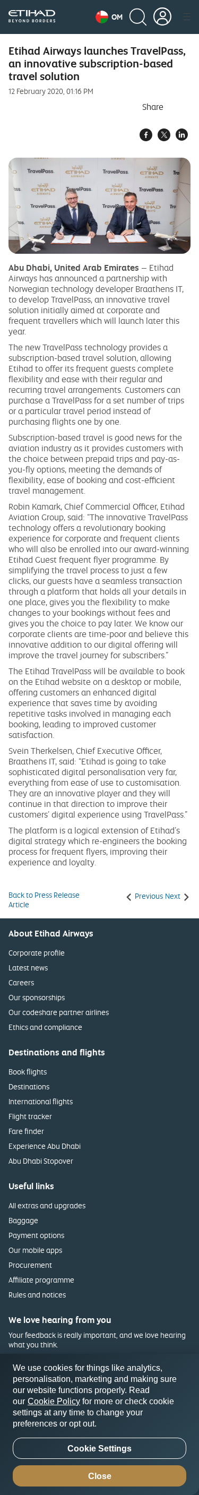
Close (99, 1476)
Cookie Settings (99, 1448)
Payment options (36, 1235)
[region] (99, 1424)
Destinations (28, 1086)
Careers (21, 982)
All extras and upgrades (46, 1205)
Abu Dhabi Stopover (40, 1161)
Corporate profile (36, 953)
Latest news (28, 968)
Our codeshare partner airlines (58, 1012)
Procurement (30, 1265)
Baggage (23, 1220)
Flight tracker (30, 1116)
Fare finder (26, 1131)
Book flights (27, 1072)
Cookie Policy (54, 1401)
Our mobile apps (35, 1250)
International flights (40, 1101)
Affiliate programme (41, 1280)
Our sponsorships (36, 997)
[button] (109, 17)
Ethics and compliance (45, 1027)
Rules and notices (37, 1295)
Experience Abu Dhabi (44, 1146)
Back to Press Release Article (44, 899)
